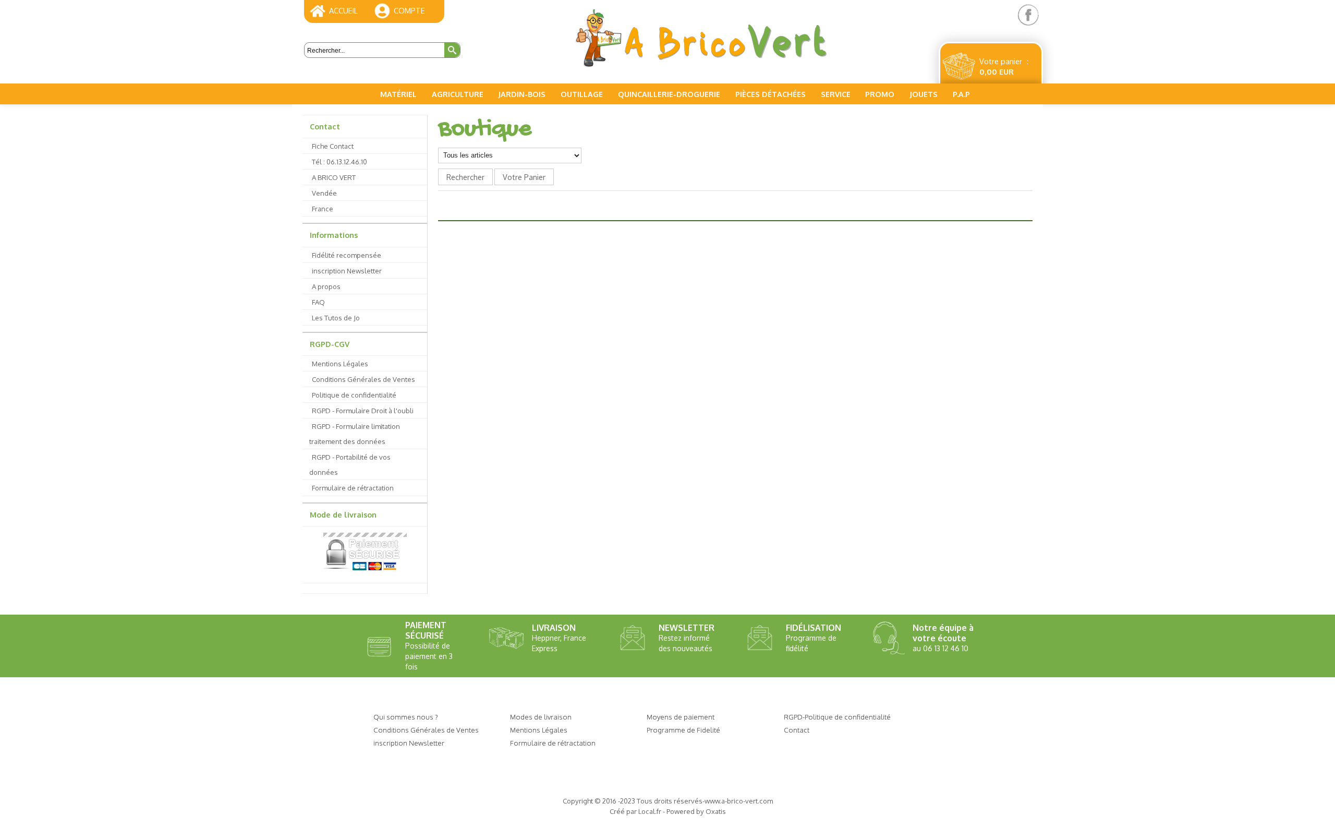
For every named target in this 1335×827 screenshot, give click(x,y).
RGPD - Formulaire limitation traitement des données (354, 434)
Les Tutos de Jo (336, 317)
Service (836, 94)
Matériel (398, 94)
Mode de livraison (343, 514)
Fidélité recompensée (346, 254)
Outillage (582, 94)
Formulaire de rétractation (353, 487)
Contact (325, 126)
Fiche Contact (333, 145)
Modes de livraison (541, 716)
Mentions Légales (340, 363)
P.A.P (961, 94)
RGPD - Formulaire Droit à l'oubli (363, 410)
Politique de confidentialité (354, 394)
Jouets (923, 94)
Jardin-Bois (521, 94)
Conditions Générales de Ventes (363, 379)
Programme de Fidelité (683, 729)
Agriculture (457, 94)
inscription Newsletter (347, 270)
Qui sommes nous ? (405, 716)
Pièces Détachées (770, 94)
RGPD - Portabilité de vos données (350, 464)
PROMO (879, 94)
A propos (326, 286)
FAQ (318, 301)
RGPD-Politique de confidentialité (837, 716)
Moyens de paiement (680, 716)
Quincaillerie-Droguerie (669, 94)
